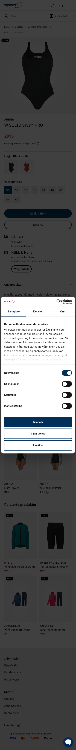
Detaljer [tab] (38, 311)
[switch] (67, 384)
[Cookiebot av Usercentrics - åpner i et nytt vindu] (56, 301)
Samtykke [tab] (14, 311)
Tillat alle (38, 422)
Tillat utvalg (38, 433)
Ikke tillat (38, 445)
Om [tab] (62, 311)
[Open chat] (68, 742)
